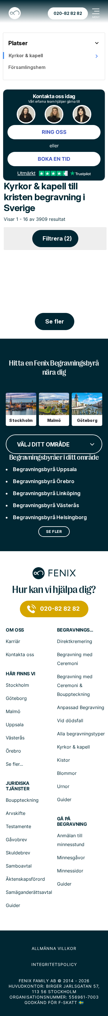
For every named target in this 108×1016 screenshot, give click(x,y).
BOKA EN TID (54, 159)
